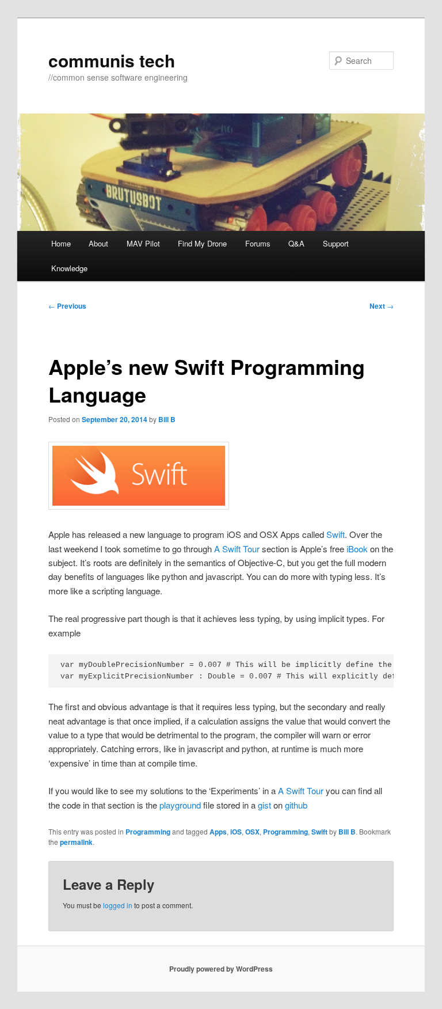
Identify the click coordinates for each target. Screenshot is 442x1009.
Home (61, 243)
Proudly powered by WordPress (221, 969)
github (296, 805)
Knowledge (69, 268)
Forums (257, 243)
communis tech (111, 60)
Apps (218, 831)
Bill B (167, 419)
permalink (76, 842)
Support (336, 243)
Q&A (296, 243)
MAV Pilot (143, 243)
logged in (117, 905)
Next (381, 306)
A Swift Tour (237, 549)
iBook (357, 549)
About (98, 243)
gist (264, 805)
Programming (147, 831)
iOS (236, 831)
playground (180, 805)
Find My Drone (202, 243)
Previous (67, 306)
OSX (252, 831)
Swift (335, 534)
